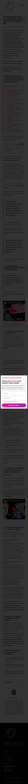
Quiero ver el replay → (14, 405)
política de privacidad (12, 401)
